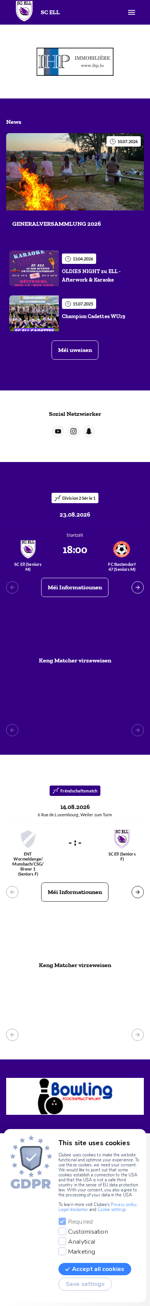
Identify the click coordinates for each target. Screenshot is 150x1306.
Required (80, 1222)
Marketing (81, 1252)
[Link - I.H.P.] (75, 61)
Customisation (88, 1232)
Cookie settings (112, 1210)
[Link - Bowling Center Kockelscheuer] (75, 1096)
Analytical (81, 1242)
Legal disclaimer (73, 1210)
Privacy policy (124, 1205)
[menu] (131, 12)
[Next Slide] (138, 587)
